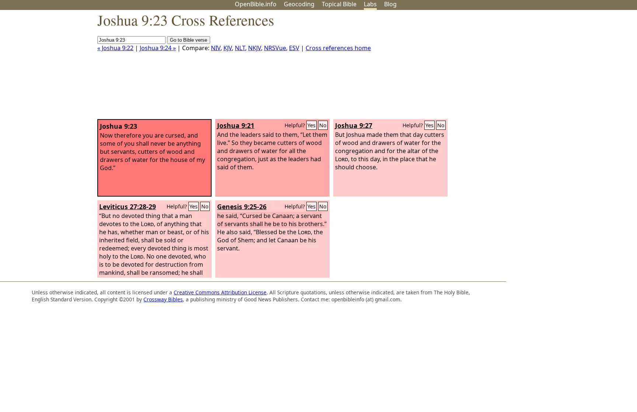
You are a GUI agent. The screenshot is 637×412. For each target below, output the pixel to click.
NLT (240, 48)
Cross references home (338, 48)
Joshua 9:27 (353, 125)
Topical (339, 4)
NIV (215, 48)
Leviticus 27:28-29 (127, 206)
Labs (370, 4)
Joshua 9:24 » (158, 48)
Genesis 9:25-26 (242, 206)
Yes (311, 125)
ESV (294, 48)
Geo (299, 4)
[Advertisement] (562, 67)
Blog (390, 4)
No (323, 125)
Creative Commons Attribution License (220, 292)
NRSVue (275, 48)
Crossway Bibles (163, 299)
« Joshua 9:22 (115, 48)
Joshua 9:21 (235, 125)
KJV (227, 48)
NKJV (254, 48)
